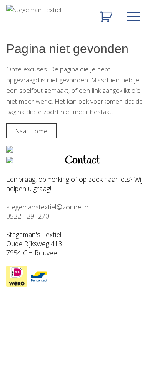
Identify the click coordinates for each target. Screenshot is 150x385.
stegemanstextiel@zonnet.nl (48, 207)
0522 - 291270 (27, 216)
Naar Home (31, 131)
